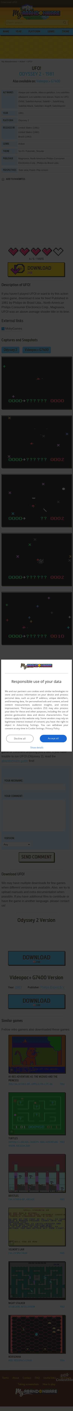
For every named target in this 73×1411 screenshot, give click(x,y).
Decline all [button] (20, 738)
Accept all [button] (53, 738)
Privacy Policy (52, 728)
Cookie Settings (36, 728)
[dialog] (36, 705)
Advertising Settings (28, 725)
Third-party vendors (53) (34, 708)
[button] (36, 747)
